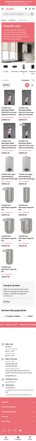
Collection (12, 20)
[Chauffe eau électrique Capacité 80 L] (9, 257)
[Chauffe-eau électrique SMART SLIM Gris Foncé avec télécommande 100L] (27, 131)
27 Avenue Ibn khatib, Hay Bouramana (18, 394)
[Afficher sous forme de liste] (32, 85)
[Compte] (30, 9)
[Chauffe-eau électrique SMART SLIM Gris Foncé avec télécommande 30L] (9, 131)
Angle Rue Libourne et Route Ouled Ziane (20, 390)
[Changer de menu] (2, 9)
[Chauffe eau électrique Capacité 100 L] (27, 195)
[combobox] (18, 14)
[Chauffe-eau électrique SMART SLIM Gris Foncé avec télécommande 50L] (9, 98)
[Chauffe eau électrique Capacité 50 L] (9, 226)
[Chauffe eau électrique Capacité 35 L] (27, 226)
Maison (3, 20)
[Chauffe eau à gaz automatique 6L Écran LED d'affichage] (9, 164)
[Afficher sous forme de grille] (27, 85)
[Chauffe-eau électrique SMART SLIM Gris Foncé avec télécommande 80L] (27, 98)
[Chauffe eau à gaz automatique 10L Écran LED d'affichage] (27, 164)
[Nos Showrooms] (26, 9)
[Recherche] (32, 14)
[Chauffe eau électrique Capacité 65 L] (9, 195)
